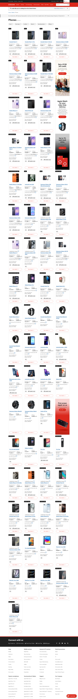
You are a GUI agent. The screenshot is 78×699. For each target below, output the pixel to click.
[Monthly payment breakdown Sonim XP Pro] (42, 418)
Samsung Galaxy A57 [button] (30, 217)
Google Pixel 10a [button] (45, 286)
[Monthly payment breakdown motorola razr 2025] (32, 385)
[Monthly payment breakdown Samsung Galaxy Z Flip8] (21, 80)
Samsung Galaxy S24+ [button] (14, 549)
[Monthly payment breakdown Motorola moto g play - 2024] (16, 387)
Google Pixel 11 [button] (13, 41)
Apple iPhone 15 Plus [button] (30, 516)
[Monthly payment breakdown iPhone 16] (15, 292)
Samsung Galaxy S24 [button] (46, 219)
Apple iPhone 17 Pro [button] (45, 147)
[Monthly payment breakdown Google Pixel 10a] (47, 292)
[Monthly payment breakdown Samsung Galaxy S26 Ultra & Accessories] (51, 192)
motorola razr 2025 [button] (29, 379)
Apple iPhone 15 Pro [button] (61, 219)
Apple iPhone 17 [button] (13, 110)
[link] (11, 1)
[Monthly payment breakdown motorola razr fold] (35, 192)
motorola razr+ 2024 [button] (46, 379)
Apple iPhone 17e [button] (29, 285)
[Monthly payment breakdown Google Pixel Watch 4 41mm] (61, 323)
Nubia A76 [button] (58, 379)
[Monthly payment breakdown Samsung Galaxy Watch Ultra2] (30, 418)
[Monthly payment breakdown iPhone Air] (36, 117)
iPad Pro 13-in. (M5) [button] (45, 580)
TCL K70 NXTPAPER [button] (14, 449)
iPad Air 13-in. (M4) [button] (14, 580)
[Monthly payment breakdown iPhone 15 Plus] (32, 523)
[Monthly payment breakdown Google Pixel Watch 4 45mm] (14, 353)
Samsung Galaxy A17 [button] (30, 347)
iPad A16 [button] (43, 547)
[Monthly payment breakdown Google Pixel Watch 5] (45, 322)
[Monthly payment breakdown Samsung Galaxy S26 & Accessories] (67, 192)
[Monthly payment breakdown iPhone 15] (44, 489)
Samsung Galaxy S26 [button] (46, 110)
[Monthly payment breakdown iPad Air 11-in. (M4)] (61, 552)
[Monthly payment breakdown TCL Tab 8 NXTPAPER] (35, 553)
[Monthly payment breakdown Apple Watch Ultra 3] (10, 323)
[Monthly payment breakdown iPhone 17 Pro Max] (16, 191)
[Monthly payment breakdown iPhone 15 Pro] (59, 226)
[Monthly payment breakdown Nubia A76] (58, 385)
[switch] (61, 1)
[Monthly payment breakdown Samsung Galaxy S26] (51, 117)
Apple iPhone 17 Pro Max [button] (15, 184)
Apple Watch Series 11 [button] (30, 318)
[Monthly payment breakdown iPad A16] (45, 552)
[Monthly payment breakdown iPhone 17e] (36, 290)
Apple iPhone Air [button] (29, 110)
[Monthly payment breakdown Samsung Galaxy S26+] (21, 224)
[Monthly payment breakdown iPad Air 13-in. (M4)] (14, 585)
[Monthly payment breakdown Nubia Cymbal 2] (36, 453)
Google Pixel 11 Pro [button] (30, 41)
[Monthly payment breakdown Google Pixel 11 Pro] (36, 48)
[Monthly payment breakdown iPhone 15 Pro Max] (16, 489)
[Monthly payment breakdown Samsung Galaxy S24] (47, 226)
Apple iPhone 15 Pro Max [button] (15, 482)
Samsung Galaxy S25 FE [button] (62, 583)
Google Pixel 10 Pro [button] (14, 516)
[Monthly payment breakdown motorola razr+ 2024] (44, 385)
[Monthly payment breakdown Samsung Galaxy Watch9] (14, 416)
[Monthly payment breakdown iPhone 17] (15, 117)
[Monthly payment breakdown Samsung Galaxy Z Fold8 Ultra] (36, 82)
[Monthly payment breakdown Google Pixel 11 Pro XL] (51, 48)
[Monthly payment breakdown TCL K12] (52, 454)
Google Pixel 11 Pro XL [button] (46, 41)
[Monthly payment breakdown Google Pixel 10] (59, 489)
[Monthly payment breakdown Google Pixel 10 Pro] (16, 523)
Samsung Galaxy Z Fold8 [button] (62, 41)
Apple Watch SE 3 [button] (60, 286)
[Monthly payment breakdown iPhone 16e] (13, 623)
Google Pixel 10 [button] (60, 482)
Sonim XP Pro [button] (44, 411)
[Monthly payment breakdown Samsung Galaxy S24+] (13, 556)
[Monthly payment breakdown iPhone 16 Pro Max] (59, 523)
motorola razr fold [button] (29, 184)
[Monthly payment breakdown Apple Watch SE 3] (63, 292)
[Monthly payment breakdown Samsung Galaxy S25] (47, 259)
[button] (57, 1)
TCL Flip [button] (58, 449)
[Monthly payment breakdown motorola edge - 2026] (59, 354)
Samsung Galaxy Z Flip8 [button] (15, 73)
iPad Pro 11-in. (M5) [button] (30, 580)
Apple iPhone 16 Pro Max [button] (62, 516)
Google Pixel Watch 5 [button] (46, 316)
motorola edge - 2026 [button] (61, 347)
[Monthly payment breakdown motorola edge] (47, 354)
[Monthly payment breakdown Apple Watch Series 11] (35, 323)
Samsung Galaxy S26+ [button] (14, 217)
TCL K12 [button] (43, 449)
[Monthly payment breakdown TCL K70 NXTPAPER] (16, 456)
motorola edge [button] (44, 347)
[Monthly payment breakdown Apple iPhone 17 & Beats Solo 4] (15, 155)
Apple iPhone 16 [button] (13, 286)
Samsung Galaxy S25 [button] (46, 252)
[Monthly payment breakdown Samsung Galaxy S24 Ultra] (32, 261)
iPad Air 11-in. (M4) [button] (61, 547)
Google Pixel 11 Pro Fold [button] (47, 73)
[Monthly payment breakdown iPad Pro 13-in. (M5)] (45, 585)
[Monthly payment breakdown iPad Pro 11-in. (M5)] (30, 585)
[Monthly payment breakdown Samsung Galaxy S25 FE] (63, 589)
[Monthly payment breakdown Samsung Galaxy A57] (32, 224)
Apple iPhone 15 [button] (45, 482)
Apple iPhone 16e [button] (13, 616)
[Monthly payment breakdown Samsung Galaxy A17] (28, 354)
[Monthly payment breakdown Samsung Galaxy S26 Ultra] (36, 155)
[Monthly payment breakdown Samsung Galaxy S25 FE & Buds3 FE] (66, 259)
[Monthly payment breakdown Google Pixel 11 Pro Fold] (51, 80)
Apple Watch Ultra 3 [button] (14, 316)
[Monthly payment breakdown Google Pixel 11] (20, 48)
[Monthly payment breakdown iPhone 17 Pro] (48, 154)
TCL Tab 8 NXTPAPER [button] (30, 548)
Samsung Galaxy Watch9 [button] (15, 411)
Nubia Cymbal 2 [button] (29, 448)
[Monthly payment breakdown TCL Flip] (58, 456)
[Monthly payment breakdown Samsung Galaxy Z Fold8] (66, 48)
